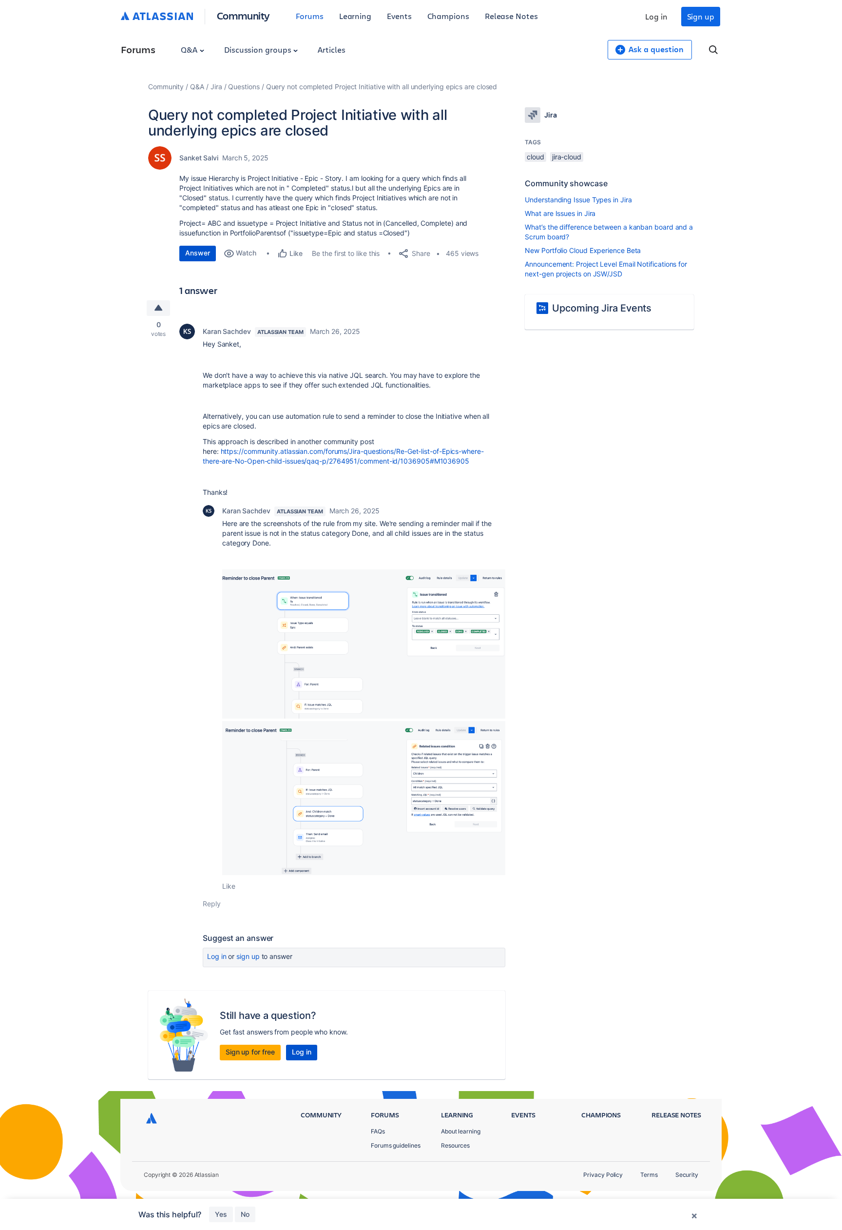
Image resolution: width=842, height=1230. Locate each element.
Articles (331, 49)
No (245, 1214)
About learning (460, 1131)
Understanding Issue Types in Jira (578, 199)
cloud (535, 157)
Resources (455, 1145)
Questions (243, 86)
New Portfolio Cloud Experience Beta (583, 250)
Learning (355, 16)
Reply (212, 903)
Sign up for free (250, 1052)
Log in (656, 16)
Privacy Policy (603, 1174)
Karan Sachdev (227, 331)
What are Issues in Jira (560, 213)
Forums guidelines (396, 1145)
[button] (363, 644)
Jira (216, 86)
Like (228, 886)
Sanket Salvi (198, 158)
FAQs (378, 1131)
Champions (448, 16)
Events (399, 16)
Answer (197, 253)
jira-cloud (566, 157)
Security (686, 1174)
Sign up (700, 16)
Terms (649, 1174)
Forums (310, 16)
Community (243, 15)
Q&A (190, 49)
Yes (221, 1214)
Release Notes (511, 16)
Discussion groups (258, 49)
